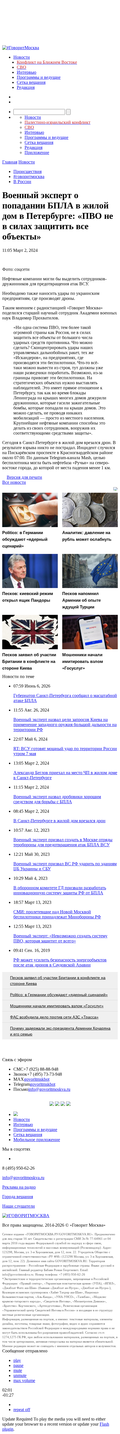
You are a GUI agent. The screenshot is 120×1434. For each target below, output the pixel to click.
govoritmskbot (36, 1079)
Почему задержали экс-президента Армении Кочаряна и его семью (60, 1031)
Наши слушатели (18, 1206)
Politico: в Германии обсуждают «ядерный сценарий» (59, 994)
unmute (20, 1375)
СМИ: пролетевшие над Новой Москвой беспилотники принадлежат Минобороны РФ (57, 914)
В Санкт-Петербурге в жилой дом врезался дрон (59, 820)
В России (22, 181)
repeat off (21, 1409)
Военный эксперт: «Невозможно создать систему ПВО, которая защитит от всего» (60, 938)
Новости (21, 57)
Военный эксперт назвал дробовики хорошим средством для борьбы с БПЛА (57, 799)
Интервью (26, 72)
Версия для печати (24, 477)
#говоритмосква (28, 176)
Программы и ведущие (39, 77)
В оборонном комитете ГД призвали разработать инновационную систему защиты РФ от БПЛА (59, 890)
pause (18, 1365)
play (17, 1360)
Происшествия (27, 171)
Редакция (26, 87)
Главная (9, 162)
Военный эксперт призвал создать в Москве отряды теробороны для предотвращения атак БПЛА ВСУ (62, 842)
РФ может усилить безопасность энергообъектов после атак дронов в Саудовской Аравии (60, 962)
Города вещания (17, 1196)
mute (17, 1370)
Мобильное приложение (36, 1139)
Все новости (14, 482)
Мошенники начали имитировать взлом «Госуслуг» (57, 1006)
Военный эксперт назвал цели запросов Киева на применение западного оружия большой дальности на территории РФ (65, 724)
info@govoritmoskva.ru (49, 1089)
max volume (24, 1380)
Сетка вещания (31, 82)
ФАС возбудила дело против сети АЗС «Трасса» (54, 1017)
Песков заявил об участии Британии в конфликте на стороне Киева (57, 980)
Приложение (37, 152)
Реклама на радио (19, 1187)
